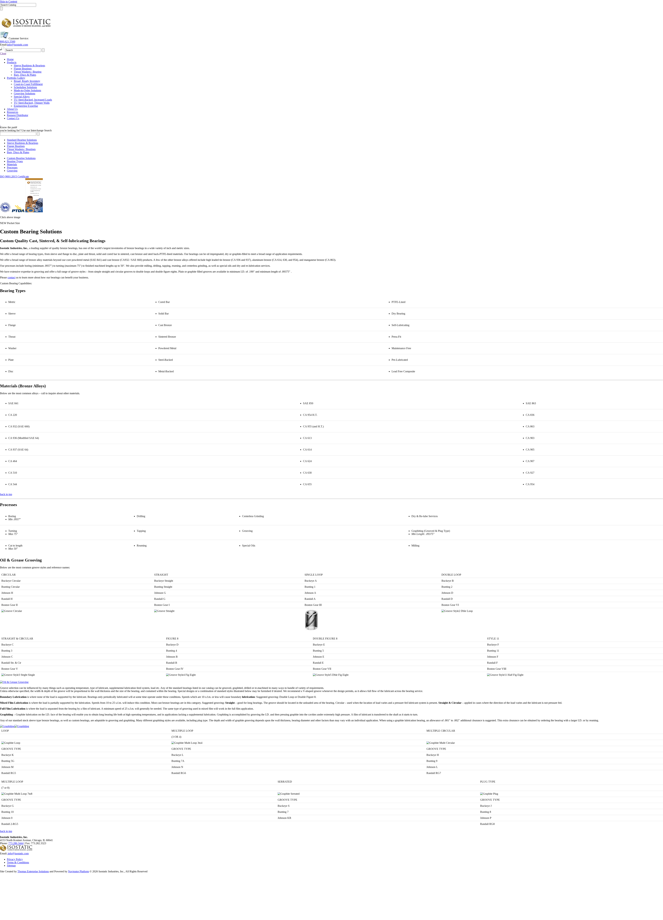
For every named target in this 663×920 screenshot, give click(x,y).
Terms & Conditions (18, 862)
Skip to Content (8, 1)
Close (3, 53)
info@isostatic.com (17, 44)
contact (11, 277)
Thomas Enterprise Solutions (33, 871)
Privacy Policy (15, 859)
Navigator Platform (78, 871)
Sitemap (11, 865)
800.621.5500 (7, 41)
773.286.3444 (15, 843)
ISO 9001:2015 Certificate (14, 176)
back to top (6, 494)
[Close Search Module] (1, 12)
